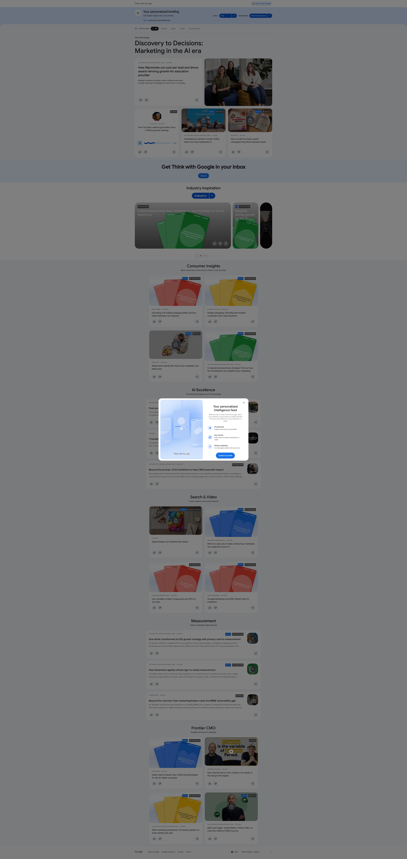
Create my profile (225, 455)
